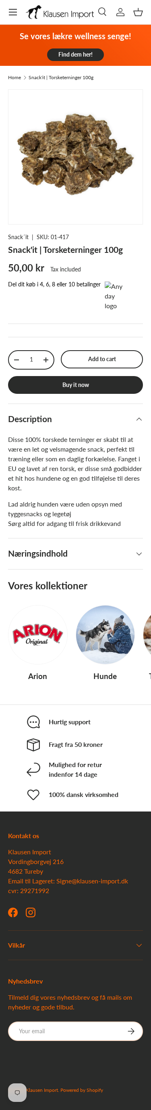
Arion (37, 676)
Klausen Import (42, 1090)
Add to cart (102, 358)
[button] (138, 12)
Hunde (105, 676)
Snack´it (18, 236)
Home (14, 77)
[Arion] (37, 634)
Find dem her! (75, 54)
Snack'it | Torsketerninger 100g (61, 77)
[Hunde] (105, 634)
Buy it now (75, 384)
